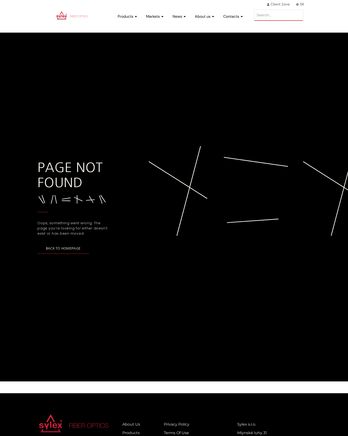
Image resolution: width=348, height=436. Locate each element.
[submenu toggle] (135, 16)
